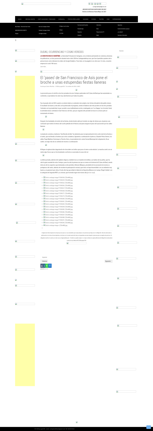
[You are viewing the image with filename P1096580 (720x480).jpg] (58, 198)
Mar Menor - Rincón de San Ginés (22, 26)
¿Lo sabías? (120, 32)
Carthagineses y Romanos (46, 19)
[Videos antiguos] (98, 4)
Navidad (85, 19)
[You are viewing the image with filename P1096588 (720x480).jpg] (58, 217)
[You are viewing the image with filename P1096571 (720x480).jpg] (58, 193)
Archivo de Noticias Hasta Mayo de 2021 (94, 11)
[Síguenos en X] (92, 4)
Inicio (19, 19)
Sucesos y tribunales (122, 35)
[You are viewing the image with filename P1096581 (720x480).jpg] (58, 201)
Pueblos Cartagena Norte (44, 30)
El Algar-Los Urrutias (64, 26)
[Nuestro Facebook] (89, 4)
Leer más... (43, 66)
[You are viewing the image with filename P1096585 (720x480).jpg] (58, 209)
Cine (108, 19)
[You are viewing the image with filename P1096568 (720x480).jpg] (58, 191)
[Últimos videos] (95, 4)
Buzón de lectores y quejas (123, 28)
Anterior (44, 261)
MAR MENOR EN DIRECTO (21, 30)
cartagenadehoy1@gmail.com (99, 6)
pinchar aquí (90, 172)
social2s (46, 268)
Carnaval (61, 19)
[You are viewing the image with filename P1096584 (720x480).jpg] (58, 206)
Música (93, 19)
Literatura (98, 25)
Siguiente (108, 261)
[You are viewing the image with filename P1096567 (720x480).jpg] (58, 188)
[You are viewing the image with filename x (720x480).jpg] (55, 225)
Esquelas (80, 32)
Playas (16, 33)
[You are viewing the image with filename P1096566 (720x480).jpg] (58, 185)
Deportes (79, 35)
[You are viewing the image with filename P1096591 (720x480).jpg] (58, 220)
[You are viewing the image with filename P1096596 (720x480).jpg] (58, 222)
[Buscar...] (102, 4)
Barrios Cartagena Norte (44, 26)
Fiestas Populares (74, 19)
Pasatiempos (80, 28)
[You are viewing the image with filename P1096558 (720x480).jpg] (58, 177)
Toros (97, 28)
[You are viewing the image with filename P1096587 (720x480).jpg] (58, 215)
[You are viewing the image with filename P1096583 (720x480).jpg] (58, 204)
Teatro (101, 19)
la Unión (61, 33)
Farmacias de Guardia (83, 25)
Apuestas (120, 25)
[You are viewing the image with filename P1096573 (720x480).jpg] (58, 196)
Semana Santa (30, 19)
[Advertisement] (25, 107)
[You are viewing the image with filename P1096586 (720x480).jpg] (58, 212)
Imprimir (44, 257)
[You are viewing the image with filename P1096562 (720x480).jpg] (58, 183)
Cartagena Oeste (42, 33)
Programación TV (100, 32)
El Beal (61, 30)
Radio (97, 35)
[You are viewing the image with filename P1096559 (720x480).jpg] (58, 180)
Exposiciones (117, 19)
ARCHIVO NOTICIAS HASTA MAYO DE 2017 (94, 9)
